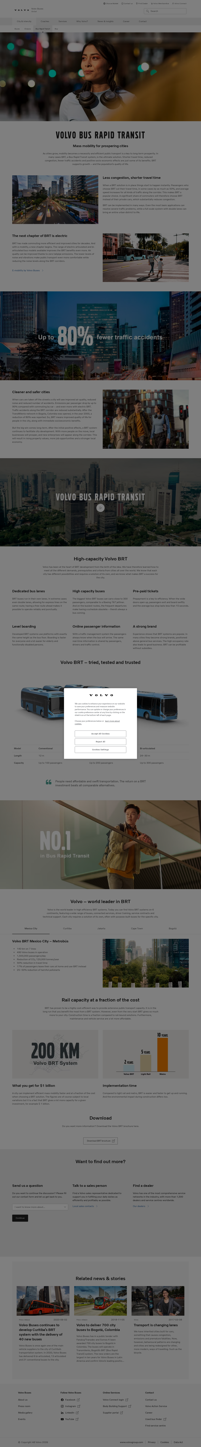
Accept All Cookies (100, 734)
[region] (100, 723)
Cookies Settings (100, 750)
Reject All (100, 742)
